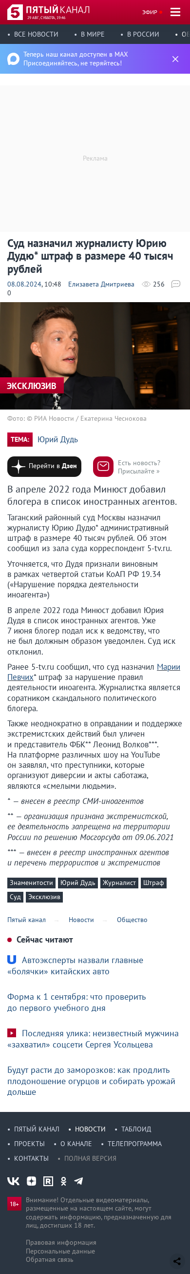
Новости (90, 1129)
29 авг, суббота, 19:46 (46, 17)
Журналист (119, 882)
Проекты (29, 1143)
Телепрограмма (135, 1143)
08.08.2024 (24, 284)
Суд (15, 896)
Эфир (149, 12)
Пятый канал (36, 1129)
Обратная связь (50, 1259)
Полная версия (90, 1158)
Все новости (36, 34)
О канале (76, 1143)
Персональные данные (60, 1251)
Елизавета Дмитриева (101, 284)
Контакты (31, 1158)
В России (143, 34)
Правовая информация (61, 1242)
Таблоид (136, 1129)
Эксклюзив (44, 896)
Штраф (153, 882)
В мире (93, 34)
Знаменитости (31, 882)
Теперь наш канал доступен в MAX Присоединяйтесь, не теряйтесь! (75, 58)
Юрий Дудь (58, 439)
